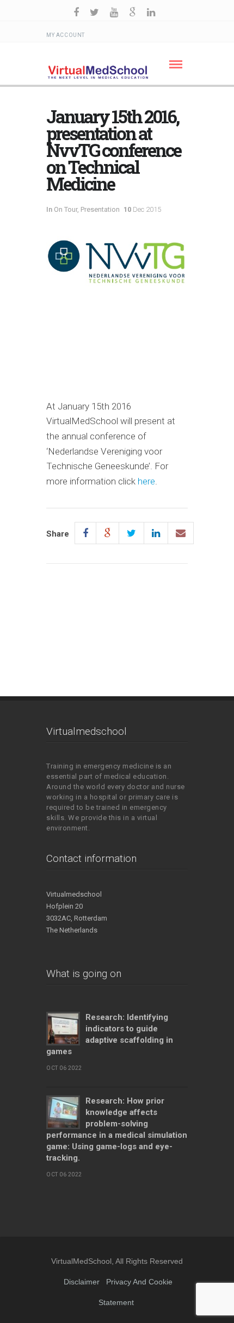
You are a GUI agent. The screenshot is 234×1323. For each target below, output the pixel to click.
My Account (65, 35)
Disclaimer (82, 1281)
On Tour (65, 209)
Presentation (100, 209)
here (146, 481)
